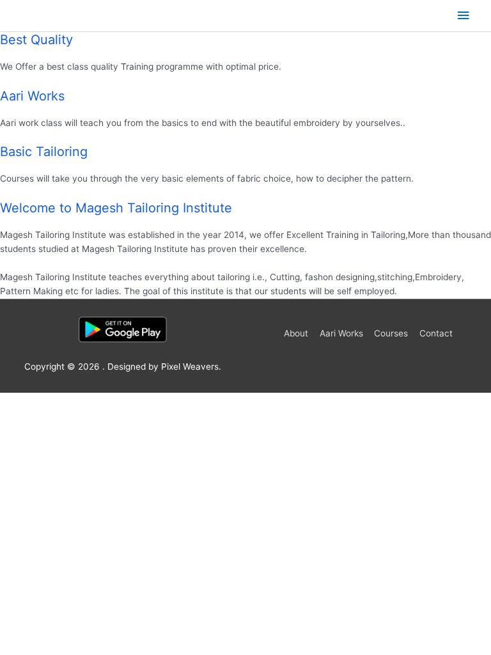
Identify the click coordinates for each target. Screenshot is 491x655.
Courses (391, 333)
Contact (436, 333)
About (296, 333)
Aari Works (341, 333)
